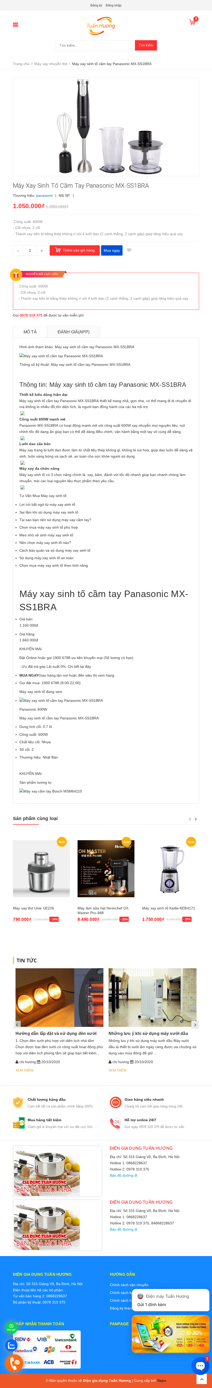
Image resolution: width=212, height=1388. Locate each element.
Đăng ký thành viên (125, 1308)
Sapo (161, 1380)
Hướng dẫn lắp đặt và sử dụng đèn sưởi (56, 1033)
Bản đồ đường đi (123, 1175)
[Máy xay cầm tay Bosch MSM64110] (50, 791)
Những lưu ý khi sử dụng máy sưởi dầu (148, 1033)
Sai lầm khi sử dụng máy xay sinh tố (48, 512)
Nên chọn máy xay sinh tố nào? (45, 543)
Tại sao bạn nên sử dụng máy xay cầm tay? (55, 520)
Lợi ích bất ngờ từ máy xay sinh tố (47, 504)
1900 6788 (50, 683)
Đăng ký (96, 5)
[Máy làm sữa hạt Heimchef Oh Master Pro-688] (106, 868)
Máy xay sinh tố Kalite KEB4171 (168, 908)
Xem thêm (24, 1070)
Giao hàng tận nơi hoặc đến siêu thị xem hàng (66, 675)
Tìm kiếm (146, 45)
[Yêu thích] (129, 250)
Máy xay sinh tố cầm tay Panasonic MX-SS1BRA (59, 718)
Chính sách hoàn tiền (127, 1300)
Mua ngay (112, 250)
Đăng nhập (114, 5)
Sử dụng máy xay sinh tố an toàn (46, 558)
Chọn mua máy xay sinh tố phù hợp (48, 527)
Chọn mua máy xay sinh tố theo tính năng (53, 565)
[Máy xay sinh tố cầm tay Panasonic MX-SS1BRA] (61, 700)
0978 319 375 (31, 315)
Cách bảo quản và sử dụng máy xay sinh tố (54, 550)
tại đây (85, 666)
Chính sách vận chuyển (129, 1285)
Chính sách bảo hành (127, 1293)
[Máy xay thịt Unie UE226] (41, 868)
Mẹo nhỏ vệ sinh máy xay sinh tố (46, 535)
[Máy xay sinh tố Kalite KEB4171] (170, 868)
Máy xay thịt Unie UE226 (33, 908)
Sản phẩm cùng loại (35, 818)
